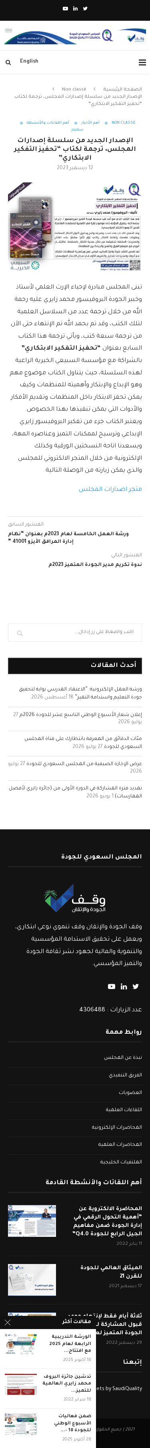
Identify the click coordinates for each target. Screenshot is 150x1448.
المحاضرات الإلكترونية (117, 1128)
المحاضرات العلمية (120, 1145)
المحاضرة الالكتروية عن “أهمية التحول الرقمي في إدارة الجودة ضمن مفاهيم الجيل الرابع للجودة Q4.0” (107, 1221)
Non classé (74, 90)
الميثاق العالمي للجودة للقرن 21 (111, 1272)
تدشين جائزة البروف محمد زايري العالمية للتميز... (66, 1384)
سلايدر (77, 130)
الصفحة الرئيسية (122, 90)
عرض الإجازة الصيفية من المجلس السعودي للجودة (84, 764)
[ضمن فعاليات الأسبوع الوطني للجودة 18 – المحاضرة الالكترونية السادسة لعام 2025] (21, 1423)
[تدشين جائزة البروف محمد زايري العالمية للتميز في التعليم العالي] (21, 1384)
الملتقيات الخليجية (121, 1162)
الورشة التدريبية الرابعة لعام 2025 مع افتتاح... (70, 1344)
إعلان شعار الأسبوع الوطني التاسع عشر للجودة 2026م (81, 715)
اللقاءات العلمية (124, 1110)
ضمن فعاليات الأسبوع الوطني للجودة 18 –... (72, 1423)
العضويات (130, 1093)
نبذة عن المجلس (123, 1058)
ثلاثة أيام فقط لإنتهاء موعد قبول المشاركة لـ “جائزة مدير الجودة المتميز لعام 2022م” (103, 1324)
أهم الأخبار (90, 123)
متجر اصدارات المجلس (110, 490)
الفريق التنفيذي (125, 1075)
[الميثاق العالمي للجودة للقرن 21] (32, 1280)
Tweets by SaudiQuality (114, 1389)
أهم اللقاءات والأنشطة (48, 123)
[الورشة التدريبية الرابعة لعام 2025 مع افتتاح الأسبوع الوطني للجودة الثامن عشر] (21, 1344)
